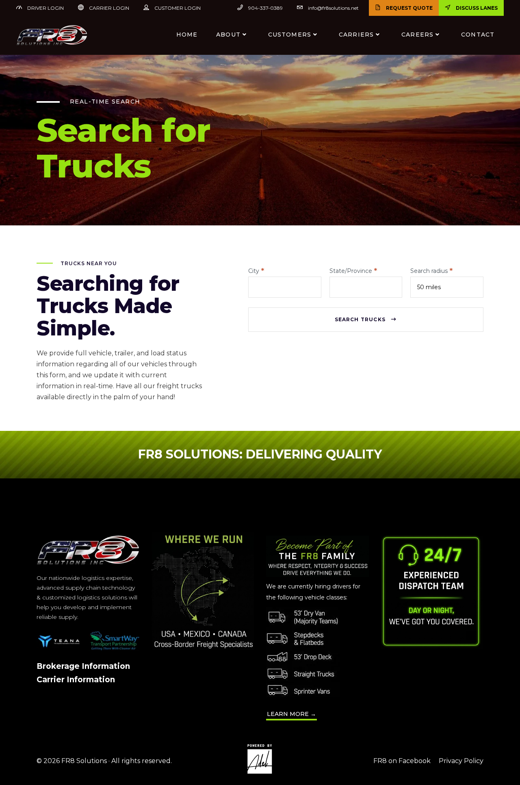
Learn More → (291, 714)
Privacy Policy (461, 761)
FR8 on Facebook (402, 761)
